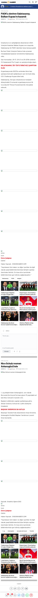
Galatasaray (5, 278)
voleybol (19, 278)
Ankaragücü (11, 531)
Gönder (6, 351)
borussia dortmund (22, 531)
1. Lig (3, 531)
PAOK (12, 278)
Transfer (32, 531)
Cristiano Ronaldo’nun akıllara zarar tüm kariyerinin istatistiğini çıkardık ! (22, 6)
